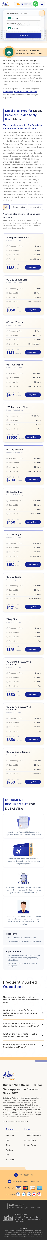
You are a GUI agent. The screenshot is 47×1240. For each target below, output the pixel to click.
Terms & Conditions (32, 1135)
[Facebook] (18, 1194)
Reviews (9, 1150)
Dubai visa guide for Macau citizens (20, 91)
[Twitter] (24, 1194)
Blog (8, 1145)
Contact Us (11, 1160)
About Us (10, 1135)
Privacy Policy (30, 1140)
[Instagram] (39, 1194)
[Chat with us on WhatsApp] (35, 4)
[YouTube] (34, 1194)
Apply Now (31, 267)
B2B (7, 1140)
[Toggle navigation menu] (42, 4)
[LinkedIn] (29, 1194)
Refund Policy (30, 1145)
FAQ (7, 1155)
